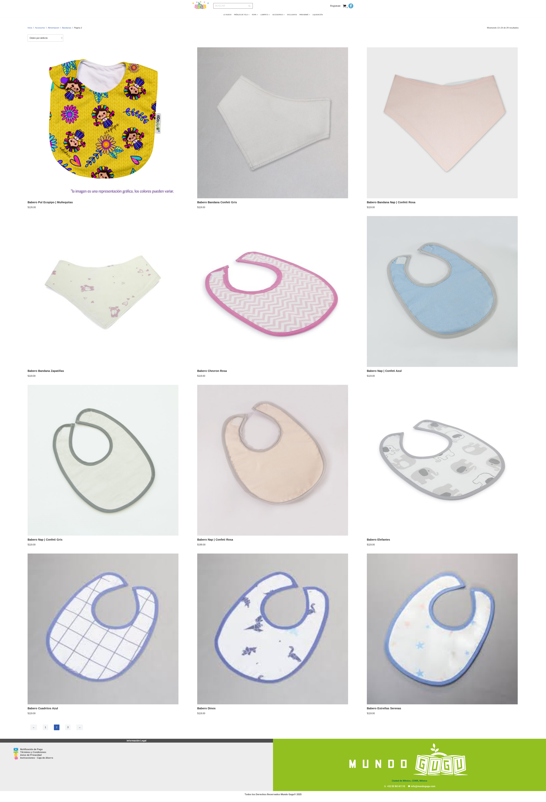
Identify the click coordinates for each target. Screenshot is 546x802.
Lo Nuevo (227, 14)
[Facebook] (350, 5)
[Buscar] (249, 6)
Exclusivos (292, 14)
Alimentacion (53, 28)
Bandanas (66, 28)
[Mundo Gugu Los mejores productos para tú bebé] (200, 5)
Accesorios (40, 28)
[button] (248, 14)
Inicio (30, 28)
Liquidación (318, 14)
